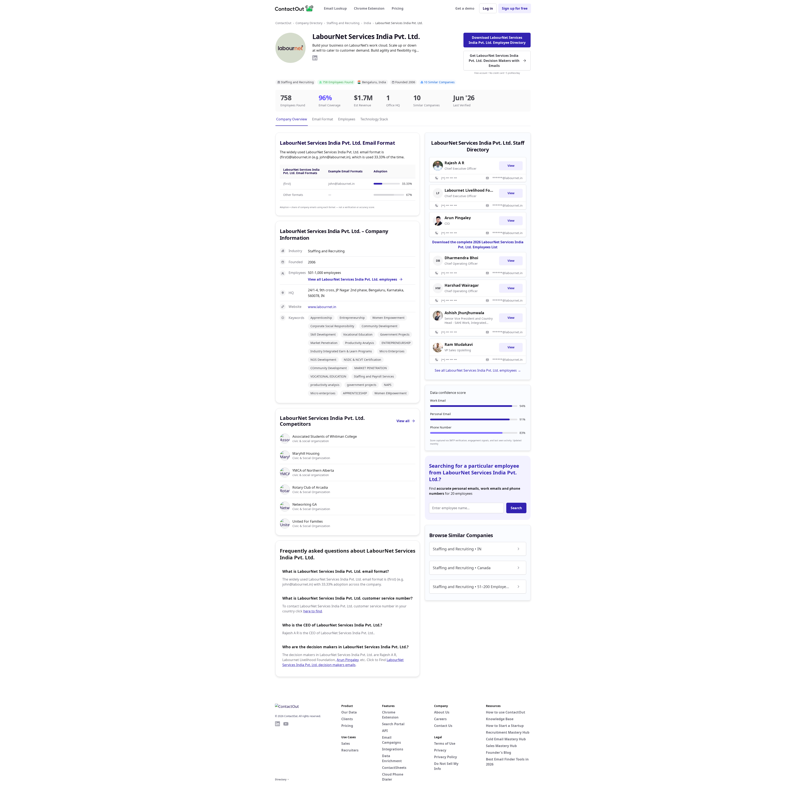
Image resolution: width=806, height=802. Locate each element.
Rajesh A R (454, 163)
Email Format (322, 119)
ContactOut (283, 23)
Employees (346, 119)
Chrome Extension (369, 8)
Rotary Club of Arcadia (310, 487)
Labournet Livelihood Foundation (469, 190)
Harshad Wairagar (462, 285)
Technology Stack (374, 119)
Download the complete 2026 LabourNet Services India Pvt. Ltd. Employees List (477, 244)
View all (403, 421)
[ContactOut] (295, 8)
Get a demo (464, 8)
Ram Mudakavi (459, 344)
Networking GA (304, 504)
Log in (488, 8)
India (367, 23)
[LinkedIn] (314, 57)
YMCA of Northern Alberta (313, 470)
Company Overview (291, 119)
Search (516, 508)
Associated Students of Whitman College (324, 436)
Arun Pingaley (348, 659)
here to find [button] (312, 611)
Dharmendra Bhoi (461, 258)
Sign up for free (514, 8)
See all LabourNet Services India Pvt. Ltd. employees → (478, 370)
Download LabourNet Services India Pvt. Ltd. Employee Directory (497, 40)
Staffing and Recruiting (343, 23)
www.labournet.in (322, 307)
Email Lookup (335, 8)
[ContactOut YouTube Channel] (285, 748)
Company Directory (309, 23)
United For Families (307, 521)
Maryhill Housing (305, 453)
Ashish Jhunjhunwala (464, 313)
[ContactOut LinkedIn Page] (277, 748)
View (511, 166)
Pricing (397, 8)
